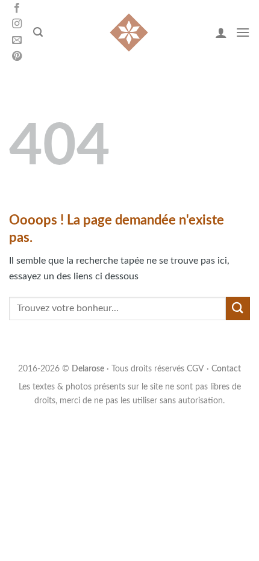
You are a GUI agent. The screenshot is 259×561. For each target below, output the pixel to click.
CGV (195, 368)
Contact (226, 368)
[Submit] (238, 308)
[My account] (221, 32)
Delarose (88, 368)
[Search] (38, 32)
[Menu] (243, 32)
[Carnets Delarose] (129, 32)
